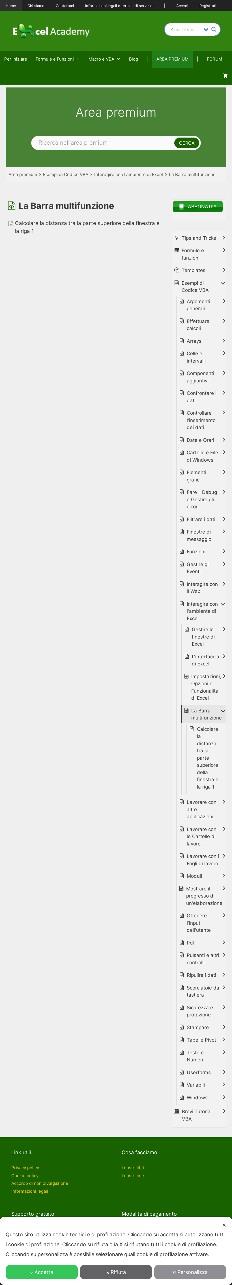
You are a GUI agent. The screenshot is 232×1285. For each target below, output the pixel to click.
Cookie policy (24, 1175)
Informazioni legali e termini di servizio (118, 5)
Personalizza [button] (192, 1272)
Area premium (22, 174)
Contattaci (65, 5)
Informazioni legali (29, 1191)
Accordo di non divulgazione (39, 1183)
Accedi (182, 5)
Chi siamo (35, 5)
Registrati (207, 5)
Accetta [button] (44, 1272)
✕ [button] (224, 1225)
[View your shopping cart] (225, 76)
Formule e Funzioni (55, 59)
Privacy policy (25, 1167)
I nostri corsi (134, 1175)
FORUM (214, 59)
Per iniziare (15, 59)
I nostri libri (133, 1167)
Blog (133, 59)
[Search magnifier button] (214, 29)
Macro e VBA (101, 59)
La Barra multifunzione (192, 174)
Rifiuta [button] (118, 1272)
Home (11, 5)
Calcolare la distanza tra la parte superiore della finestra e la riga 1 (207, 758)
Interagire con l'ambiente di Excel (128, 174)
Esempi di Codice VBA (65, 174)
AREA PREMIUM (172, 59)
